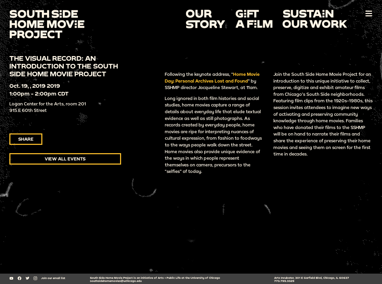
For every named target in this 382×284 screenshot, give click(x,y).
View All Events (65, 158)
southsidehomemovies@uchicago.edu (116, 280)
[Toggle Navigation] (367, 13)
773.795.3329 (284, 280)
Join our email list (53, 278)
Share (26, 139)
